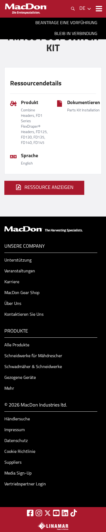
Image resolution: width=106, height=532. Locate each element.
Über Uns (12, 304)
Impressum (14, 430)
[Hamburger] (98, 8)
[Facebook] (30, 513)
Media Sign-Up (18, 473)
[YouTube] (56, 513)
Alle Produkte (16, 345)
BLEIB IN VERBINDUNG (75, 34)
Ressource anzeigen (48, 187)
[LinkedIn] (65, 513)
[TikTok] (73, 513)
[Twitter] (47, 513)
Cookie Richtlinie (19, 452)
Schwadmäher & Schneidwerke (33, 367)
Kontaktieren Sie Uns (23, 314)
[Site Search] (73, 8)
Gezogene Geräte (20, 378)
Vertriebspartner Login (25, 484)
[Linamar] (53, 526)
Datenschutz (16, 441)
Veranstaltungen (19, 271)
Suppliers (12, 462)
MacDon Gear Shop (21, 293)
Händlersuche (17, 419)
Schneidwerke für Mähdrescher (33, 356)
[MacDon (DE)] (26, 8)
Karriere (11, 282)
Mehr (9, 388)
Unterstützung (18, 260)
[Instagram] (39, 513)
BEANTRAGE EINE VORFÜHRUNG (66, 23)
